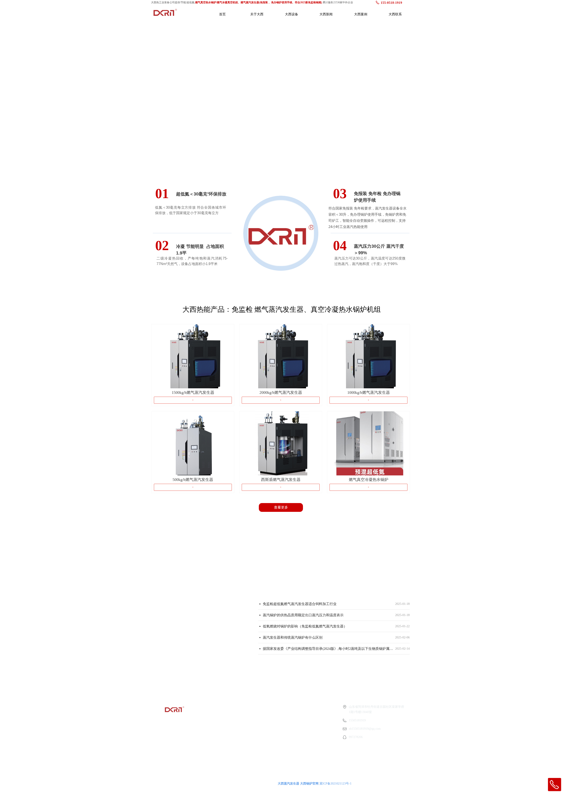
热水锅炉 (221, 722)
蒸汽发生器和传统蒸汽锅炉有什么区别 (292, 637)
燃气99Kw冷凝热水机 (229, 731)
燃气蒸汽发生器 (226, 706)
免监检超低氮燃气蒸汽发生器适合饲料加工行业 (300, 604)
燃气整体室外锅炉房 (229, 755)
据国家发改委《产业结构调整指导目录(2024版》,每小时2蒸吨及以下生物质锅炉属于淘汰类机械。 (328, 648)
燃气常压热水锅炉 (227, 747)
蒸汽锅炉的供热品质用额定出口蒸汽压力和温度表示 (303, 615)
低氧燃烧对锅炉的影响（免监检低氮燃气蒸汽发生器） (305, 626)
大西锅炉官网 (309, 783)
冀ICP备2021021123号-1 (335, 783)
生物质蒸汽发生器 (227, 714)
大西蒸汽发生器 (288, 783)
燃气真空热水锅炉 (227, 739)
